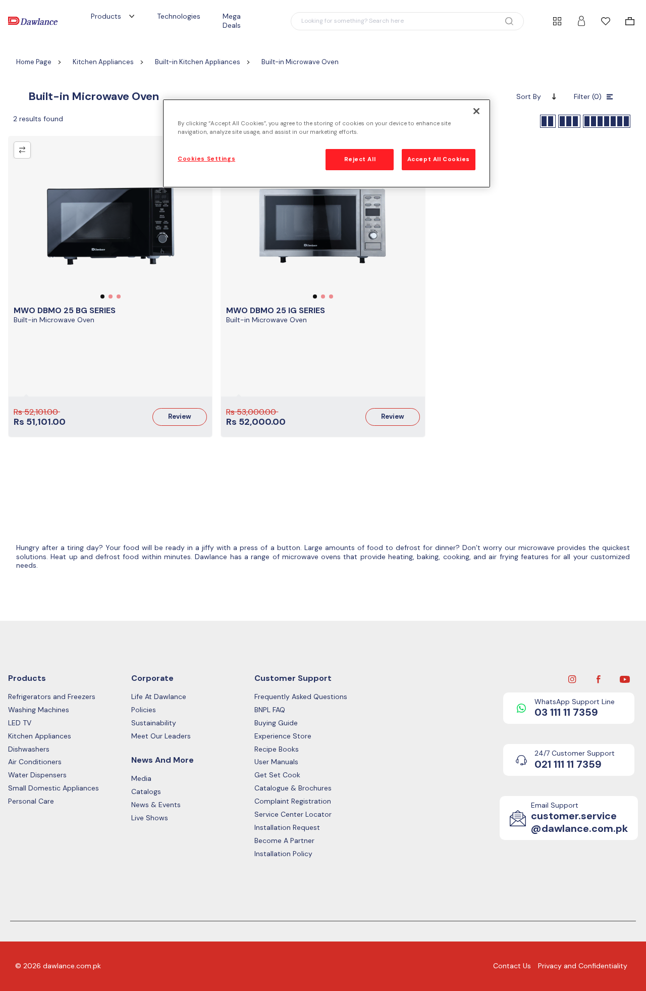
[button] (407, 21)
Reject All (360, 159)
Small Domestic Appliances (53, 788)
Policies (143, 710)
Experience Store (282, 736)
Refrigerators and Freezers (51, 696)
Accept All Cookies (438, 159)
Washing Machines (38, 710)
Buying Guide (276, 723)
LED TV (19, 723)
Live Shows (149, 818)
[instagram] (572, 678)
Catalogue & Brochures (293, 788)
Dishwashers (28, 749)
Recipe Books (276, 749)
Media (141, 778)
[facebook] (598, 678)
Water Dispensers (37, 775)
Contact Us (512, 965)
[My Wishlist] (606, 21)
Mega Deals (232, 21)
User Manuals (276, 762)
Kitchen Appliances (39, 736)
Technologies (178, 16)
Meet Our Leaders (161, 736)
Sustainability (153, 723)
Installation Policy (283, 854)
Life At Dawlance (158, 696)
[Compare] (22, 150)
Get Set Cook (277, 775)
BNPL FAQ (269, 710)
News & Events (156, 805)
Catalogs (146, 791)
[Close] (476, 111)
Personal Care (31, 801)
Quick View (110, 229)
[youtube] (625, 678)
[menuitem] (630, 21)
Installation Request (287, 827)
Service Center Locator (293, 814)
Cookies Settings (206, 159)
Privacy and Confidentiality (582, 965)
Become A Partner (284, 840)
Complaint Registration (292, 801)
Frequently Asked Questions (300, 696)
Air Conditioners (35, 762)
